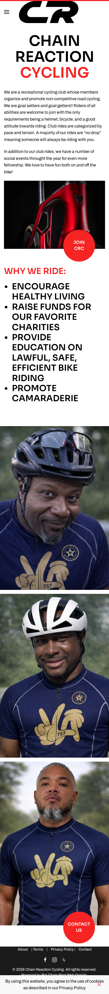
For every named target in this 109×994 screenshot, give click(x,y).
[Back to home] (49, 12)
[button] (6, 12)
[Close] (99, 984)
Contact (85, 949)
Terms (38, 949)
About (23, 949)
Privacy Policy (62, 949)
